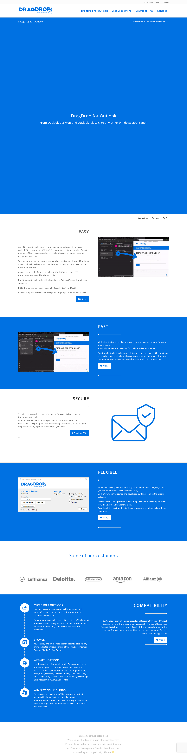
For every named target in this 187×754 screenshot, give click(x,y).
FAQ (158, 2)
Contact (166, 2)
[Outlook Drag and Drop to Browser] (35, 10)
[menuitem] (149, 2)
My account (148, 2)
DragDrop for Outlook (30, 21)
